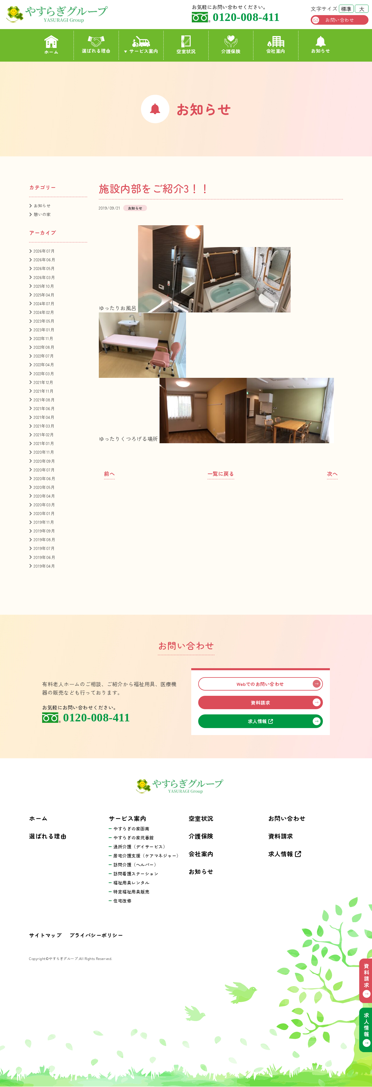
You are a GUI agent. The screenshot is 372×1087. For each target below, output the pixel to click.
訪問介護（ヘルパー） (135, 864)
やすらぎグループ (64, 14)
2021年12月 (43, 382)
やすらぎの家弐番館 (133, 837)
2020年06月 (44, 478)
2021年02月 (44, 434)
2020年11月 (44, 452)
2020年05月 (44, 487)
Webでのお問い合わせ (260, 683)
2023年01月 (44, 329)
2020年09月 (44, 461)
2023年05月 (44, 321)
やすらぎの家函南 (131, 828)
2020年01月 (44, 513)
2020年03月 (44, 504)
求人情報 (258, 721)
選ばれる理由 (96, 50)
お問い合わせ (339, 19)
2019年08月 (44, 539)
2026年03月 (44, 277)
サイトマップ (45, 935)
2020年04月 (44, 496)
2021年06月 (44, 408)
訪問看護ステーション (135, 873)
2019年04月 (44, 566)
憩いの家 (42, 214)
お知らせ (320, 50)
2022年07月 (44, 356)
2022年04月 (44, 364)
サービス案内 (143, 50)
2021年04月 (44, 417)
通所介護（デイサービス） (140, 846)
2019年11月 (44, 522)
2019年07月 (44, 548)
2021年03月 (44, 426)
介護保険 (230, 51)
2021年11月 (43, 391)
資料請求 (260, 702)
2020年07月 (44, 470)
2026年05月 (44, 268)
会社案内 (275, 50)
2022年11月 (43, 338)
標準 (346, 8)
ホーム (51, 51)
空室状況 (186, 51)
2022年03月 (44, 373)
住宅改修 (122, 901)
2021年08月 (44, 400)
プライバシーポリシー (96, 935)
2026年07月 (44, 251)
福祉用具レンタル (131, 882)
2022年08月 (44, 347)
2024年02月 (44, 312)
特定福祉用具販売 (131, 891)
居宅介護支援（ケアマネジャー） (147, 855)
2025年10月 (44, 286)
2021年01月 (44, 443)
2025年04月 (44, 295)
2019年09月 (44, 531)
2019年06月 (44, 557)
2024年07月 (44, 303)
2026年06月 (44, 259)
